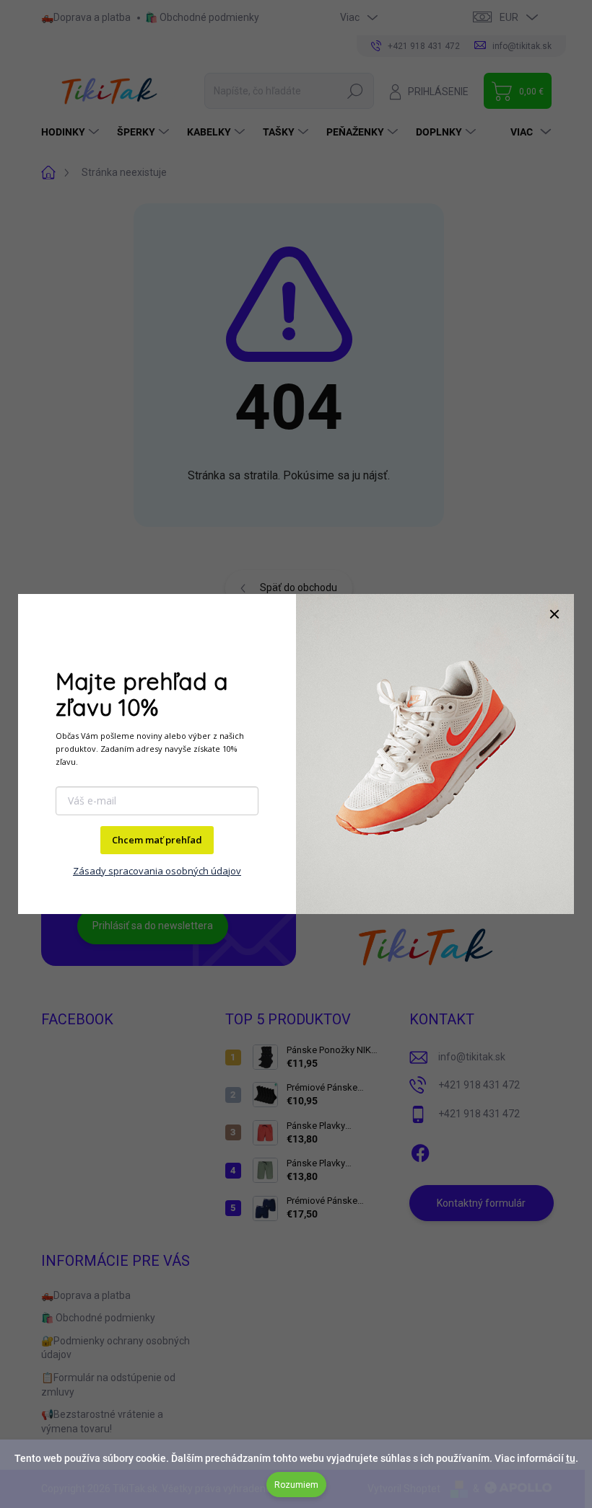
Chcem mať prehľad (157, 839)
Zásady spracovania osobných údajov (157, 870)
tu (570, 1458)
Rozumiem (296, 1485)
